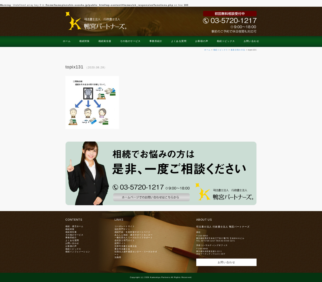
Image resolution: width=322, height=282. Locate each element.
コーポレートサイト (125, 226)
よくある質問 (178, 41)
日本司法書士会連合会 (126, 246)
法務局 (118, 257)
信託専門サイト (122, 229)
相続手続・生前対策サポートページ (132, 232)
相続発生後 (104, 41)
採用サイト (120, 243)
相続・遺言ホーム (74, 226)
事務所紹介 (155, 41)
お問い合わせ (251, 41)
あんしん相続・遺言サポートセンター (134, 235)
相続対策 (84, 41)
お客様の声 (201, 41)
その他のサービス (130, 41)
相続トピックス (226, 41)
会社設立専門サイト (125, 240)
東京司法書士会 (122, 249)
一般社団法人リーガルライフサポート (134, 237)
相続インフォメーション (77, 251)
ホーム (67, 41)
